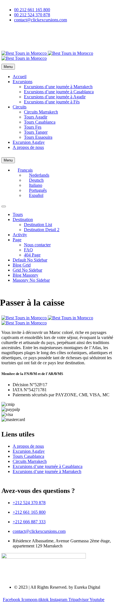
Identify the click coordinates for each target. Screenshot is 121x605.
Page (17, 239)
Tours (18, 214)
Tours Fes (32, 127)
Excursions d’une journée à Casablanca (59, 91)
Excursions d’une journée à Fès (52, 101)
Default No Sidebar (30, 260)
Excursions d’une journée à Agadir (55, 96)
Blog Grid (22, 265)
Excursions (22, 81)
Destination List (38, 224)
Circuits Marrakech (41, 112)
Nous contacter (37, 244)
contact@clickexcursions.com (39, 531)
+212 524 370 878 (29, 502)
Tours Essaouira (38, 137)
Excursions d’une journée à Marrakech (58, 86)
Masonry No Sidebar (31, 280)
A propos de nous (28, 147)
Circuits (19, 106)
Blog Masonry (25, 275)
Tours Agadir (35, 117)
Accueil (19, 76)
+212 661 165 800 (29, 512)
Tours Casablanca (39, 122)
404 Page (32, 255)
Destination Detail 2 (41, 229)
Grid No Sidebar (27, 270)
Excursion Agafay (29, 142)
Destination (23, 219)
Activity (20, 234)
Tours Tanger (36, 132)
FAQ (28, 249)
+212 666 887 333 (29, 521)
